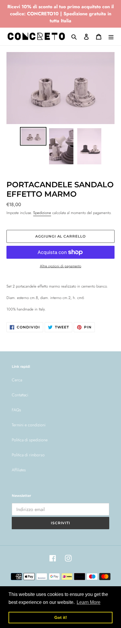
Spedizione (42, 213)
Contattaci (20, 395)
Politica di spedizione (30, 440)
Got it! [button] (60, 617)
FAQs (16, 410)
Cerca (17, 380)
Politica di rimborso (28, 455)
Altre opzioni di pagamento (60, 265)
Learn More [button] (88, 602)
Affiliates (19, 470)
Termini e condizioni (29, 425)
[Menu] (111, 36)
